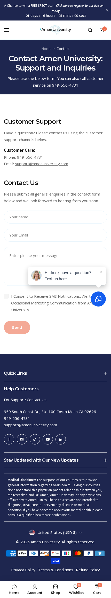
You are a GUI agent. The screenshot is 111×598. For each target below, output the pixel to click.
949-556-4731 (65, 85)
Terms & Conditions (55, 569)
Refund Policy (88, 569)
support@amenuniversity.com (41, 163)
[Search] (90, 30)
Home (46, 48)
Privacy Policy (23, 569)
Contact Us (36, 399)
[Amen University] (55, 30)
